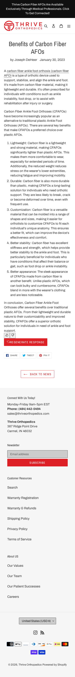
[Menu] (69, 25)
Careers (13, 597)
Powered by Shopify (54, 664)
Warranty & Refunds (21, 508)
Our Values (15, 565)
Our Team (14, 576)
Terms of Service (19, 539)
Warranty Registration (23, 498)
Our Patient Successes (23, 586)
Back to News (40, 374)
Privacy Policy (17, 529)
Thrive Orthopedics (30, 664)
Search (12, 487)
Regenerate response (27, 342)
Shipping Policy (18, 518)
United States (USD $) (36, 620)
